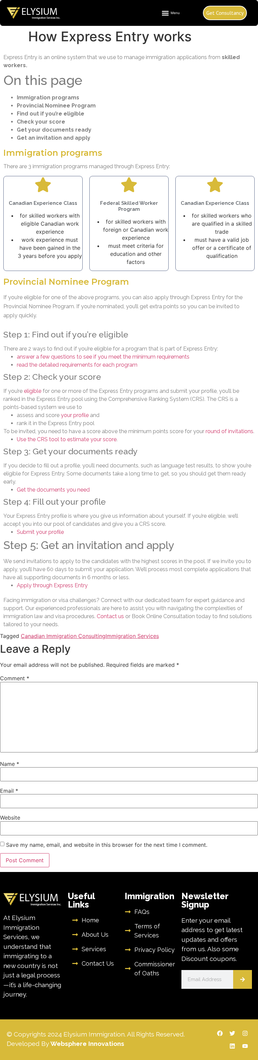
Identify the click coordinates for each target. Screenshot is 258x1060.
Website (10, 817)
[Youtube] (245, 1046)
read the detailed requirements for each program (77, 365)
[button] (170, 12)
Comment (14, 678)
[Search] (242, 979)
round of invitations (229, 431)
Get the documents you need (53, 490)
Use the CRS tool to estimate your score (67, 439)
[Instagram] (245, 1033)
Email (9, 790)
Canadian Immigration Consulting (63, 636)
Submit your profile (40, 532)
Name (9, 764)
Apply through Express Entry (52, 585)
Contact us (111, 616)
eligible (32, 391)
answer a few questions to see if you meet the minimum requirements (103, 357)
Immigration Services (132, 636)
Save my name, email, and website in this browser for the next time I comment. (106, 844)
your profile (75, 415)
